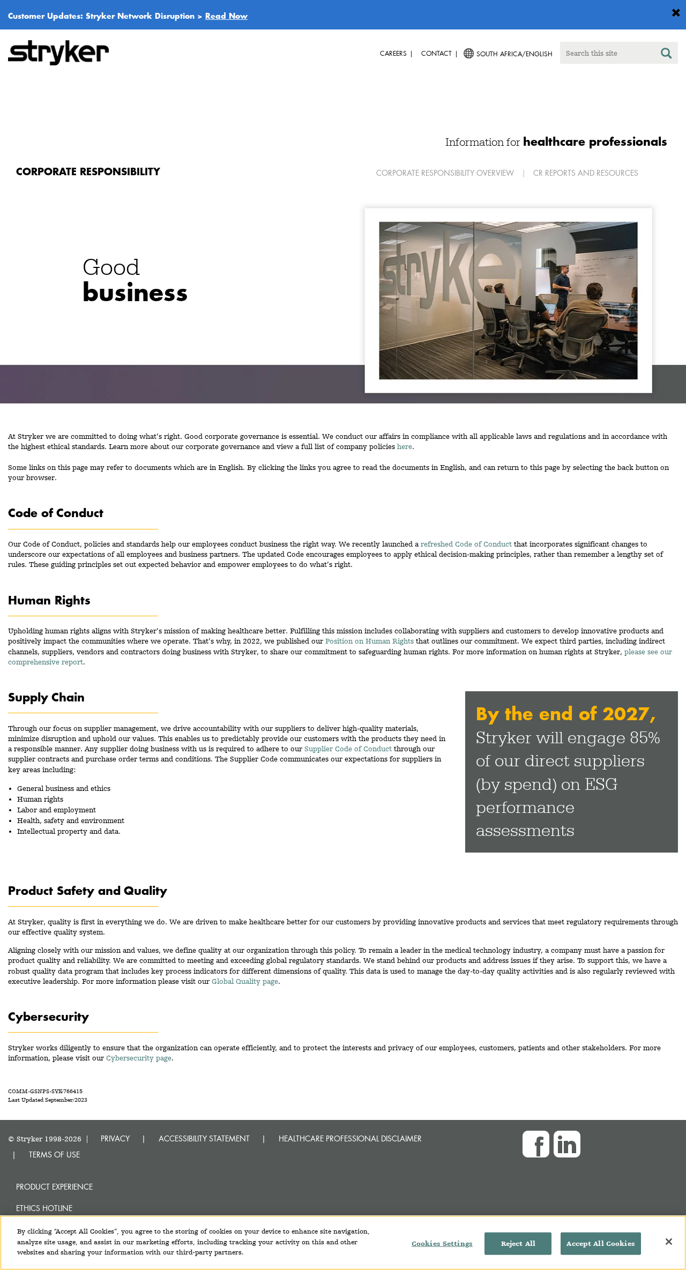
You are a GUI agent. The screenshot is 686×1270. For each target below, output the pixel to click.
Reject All (518, 1243)
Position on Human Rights (369, 641)
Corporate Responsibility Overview (445, 173)
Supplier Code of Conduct (348, 748)
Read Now (226, 15)
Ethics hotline (44, 1208)
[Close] (669, 1241)
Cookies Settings (442, 1243)
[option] (343, 300)
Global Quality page (245, 981)
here (404, 446)
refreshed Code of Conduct (466, 544)
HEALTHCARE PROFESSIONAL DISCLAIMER (350, 1138)
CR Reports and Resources (585, 173)
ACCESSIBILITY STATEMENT (204, 1138)
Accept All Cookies (600, 1243)
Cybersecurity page (139, 1058)
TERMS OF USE (54, 1154)
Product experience (54, 1187)
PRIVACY (115, 1138)
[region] (343, 1242)
